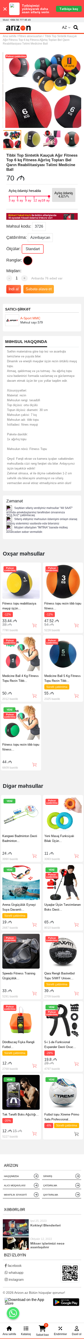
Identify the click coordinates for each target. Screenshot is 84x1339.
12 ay (37, 200)
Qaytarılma (50, 1194)
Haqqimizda (11, 1176)
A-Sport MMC (30, 318)
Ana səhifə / (10, 36)
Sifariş (47, 1176)
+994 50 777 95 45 (20, 20)
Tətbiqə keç (69, 9)
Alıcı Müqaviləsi (14, 1185)
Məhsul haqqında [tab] (26, 342)
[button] (75, 27)
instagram (16, 1279)
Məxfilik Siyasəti (15, 1194)
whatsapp (15, 1272)
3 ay (12, 200)
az (64, 27)
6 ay (20, 200)
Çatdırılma (50, 1185)
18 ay (46, 200)
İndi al (14, 289)
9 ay (28, 200)
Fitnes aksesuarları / (31, 36)
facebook (14, 1265)
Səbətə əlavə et (39, 289)
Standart (33, 249)
